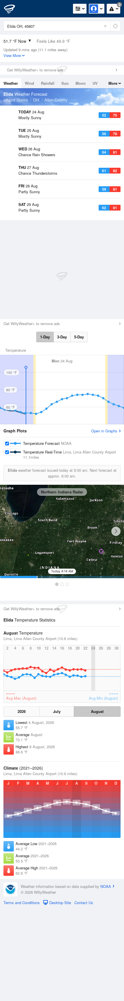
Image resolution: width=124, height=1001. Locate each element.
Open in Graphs (104, 523)
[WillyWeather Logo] (12, 9)
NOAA (105, 978)
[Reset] (105, 26)
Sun (65, 83)
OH (36, 100)
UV (95, 83)
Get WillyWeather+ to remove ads (35, 70)
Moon (81, 83)
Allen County (55, 100)
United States (15, 100)
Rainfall (48, 83)
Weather (10, 83)
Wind (29, 83)
